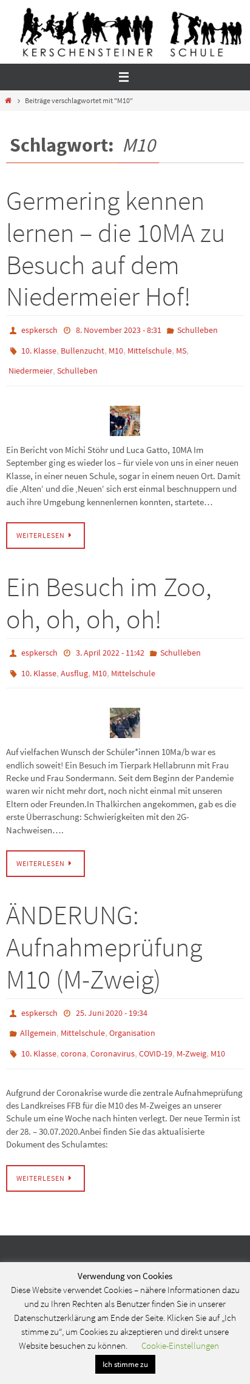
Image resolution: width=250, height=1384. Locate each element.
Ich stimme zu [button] (125, 1364)
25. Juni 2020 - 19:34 (111, 998)
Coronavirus (112, 1033)
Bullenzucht (82, 346)
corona (73, 1033)
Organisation (132, 1015)
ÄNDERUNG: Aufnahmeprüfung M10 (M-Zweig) (104, 933)
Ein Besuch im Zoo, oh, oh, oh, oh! (109, 595)
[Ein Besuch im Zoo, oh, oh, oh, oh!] (125, 709)
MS (181, 346)
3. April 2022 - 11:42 (110, 643)
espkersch (39, 329)
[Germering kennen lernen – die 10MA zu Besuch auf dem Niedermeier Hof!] (125, 412)
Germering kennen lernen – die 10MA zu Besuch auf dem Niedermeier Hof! (115, 248)
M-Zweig (191, 1033)
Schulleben (197, 329)
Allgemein (38, 1015)
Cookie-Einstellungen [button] (180, 1345)
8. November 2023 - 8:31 (118, 329)
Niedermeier (30, 364)
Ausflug (74, 661)
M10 (116, 346)
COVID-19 (155, 1033)
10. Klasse (38, 346)
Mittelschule (149, 346)
